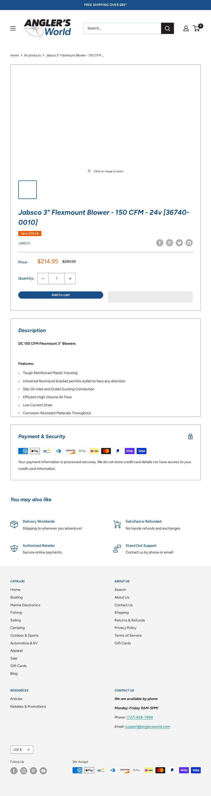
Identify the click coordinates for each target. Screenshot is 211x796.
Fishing (16, 612)
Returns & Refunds (130, 620)
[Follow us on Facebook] (13, 770)
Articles (16, 699)
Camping (17, 628)
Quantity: (26, 278)
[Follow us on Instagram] (23, 770)
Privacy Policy (125, 628)
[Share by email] (189, 242)
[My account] (186, 28)
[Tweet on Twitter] (179, 242)
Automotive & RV (24, 643)
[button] (150, 297)
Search (120, 589)
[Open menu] (12, 28)
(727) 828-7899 (140, 717)
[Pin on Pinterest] (169, 242)
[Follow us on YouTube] (43, 770)
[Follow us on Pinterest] (33, 770)
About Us (122, 597)
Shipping (122, 612)
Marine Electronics (25, 605)
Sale (13, 658)
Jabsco (24, 243)
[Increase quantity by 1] (70, 278)
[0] (196, 28)
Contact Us (124, 605)
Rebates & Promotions (28, 706)
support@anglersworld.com (147, 726)
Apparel (16, 650)
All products (32, 55)
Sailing (15, 620)
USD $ (17, 749)
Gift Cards (18, 666)
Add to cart (60, 295)
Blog (13, 673)
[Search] (167, 28)
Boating (16, 597)
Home (14, 55)
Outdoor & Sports (24, 635)
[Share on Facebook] (159, 242)
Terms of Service (128, 635)
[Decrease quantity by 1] (43, 278)
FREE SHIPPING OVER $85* (105, 5)
